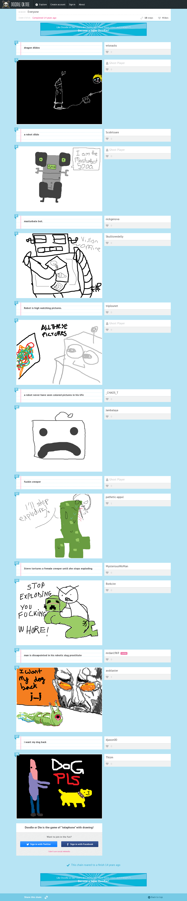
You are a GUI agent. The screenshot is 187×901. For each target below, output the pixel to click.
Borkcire (111, 583)
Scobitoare (112, 132)
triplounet (112, 306)
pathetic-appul (115, 497)
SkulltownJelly (114, 236)
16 (17, 667)
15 (17, 649)
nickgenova (112, 219)
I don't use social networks (59, 851)
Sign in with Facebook (81, 844)
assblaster (112, 670)
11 (17, 476)
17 (17, 736)
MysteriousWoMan (117, 566)
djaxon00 (111, 739)
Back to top (157, 897)
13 (17, 563)
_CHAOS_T (112, 392)
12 (17, 493)
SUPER (124, 653)
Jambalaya (112, 410)
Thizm (109, 757)
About (82, 4)
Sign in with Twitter (40, 844)
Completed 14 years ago (44, 17)
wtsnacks (111, 45)
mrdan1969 (113, 653)
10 (17, 407)
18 (17, 754)
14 (17, 580)
